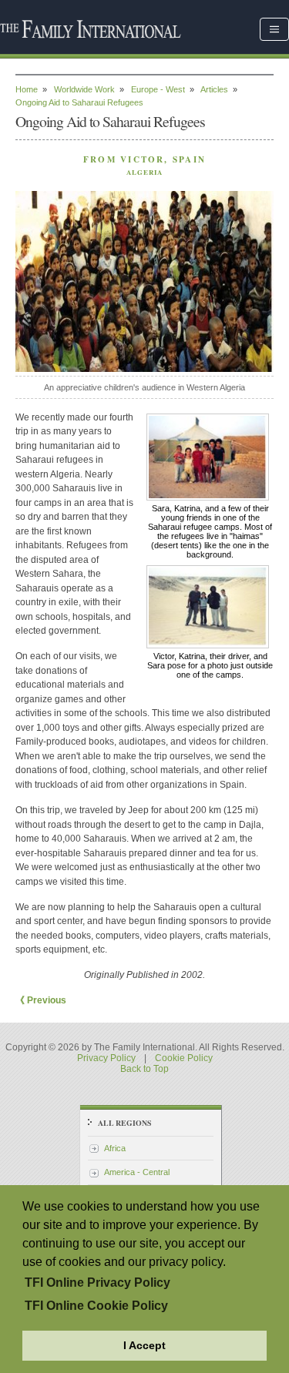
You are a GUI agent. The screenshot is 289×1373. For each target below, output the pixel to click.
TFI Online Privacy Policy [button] (97, 1282)
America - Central (137, 1172)
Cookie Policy (184, 1058)
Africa (115, 1148)
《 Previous (40, 1000)
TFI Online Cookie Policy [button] (96, 1305)
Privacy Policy (106, 1058)
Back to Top (144, 1068)
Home (26, 89)
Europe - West (158, 89)
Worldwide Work (84, 89)
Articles (214, 89)
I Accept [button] (144, 1345)
